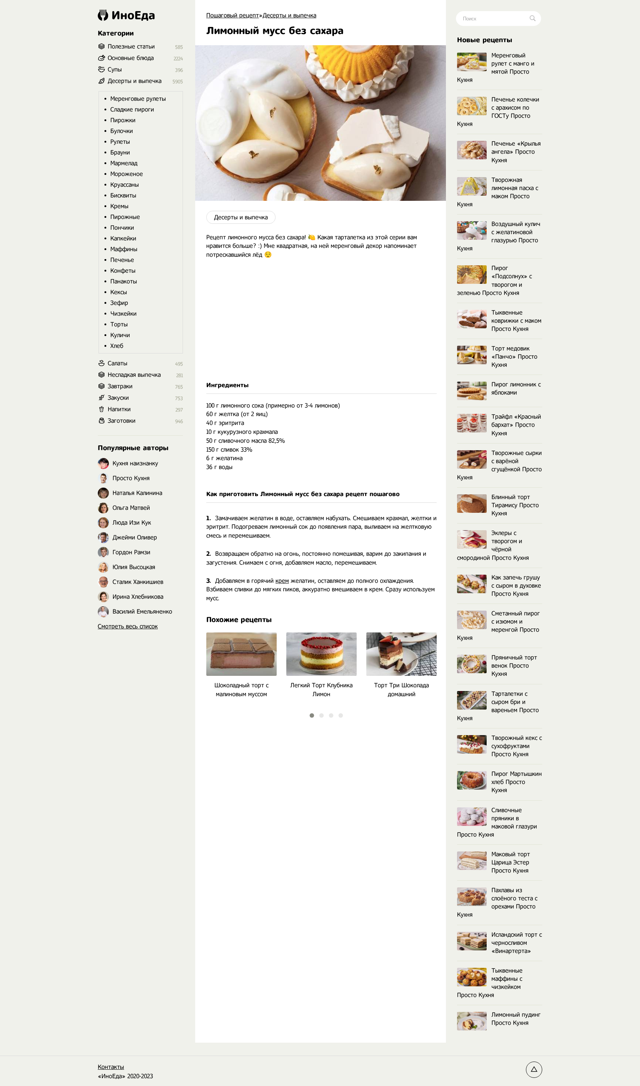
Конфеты (123, 270)
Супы (115, 69)
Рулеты (120, 141)
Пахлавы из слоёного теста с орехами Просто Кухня (497, 902)
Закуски (118, 397)
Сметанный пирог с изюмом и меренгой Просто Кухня (498, 625)
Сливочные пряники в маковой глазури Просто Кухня (497, 822)
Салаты (117, 363)
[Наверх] (534, 1070)
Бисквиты (123, 195)
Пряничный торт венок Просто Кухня (514, 665)
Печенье (122, 259)
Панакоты (123, 281)
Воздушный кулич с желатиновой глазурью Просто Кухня (498, 236)
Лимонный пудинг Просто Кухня (516, 1018)
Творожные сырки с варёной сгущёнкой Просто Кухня (499, 465)
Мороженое (126, 173)
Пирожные (125, 216)
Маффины (123, 249)
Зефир (119, 302)
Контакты (111, 1066)
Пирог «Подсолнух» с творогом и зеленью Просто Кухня (494, 280)
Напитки (119, 409)
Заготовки (122, 420)
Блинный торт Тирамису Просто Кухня (515, 505)
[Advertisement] (320, 320)
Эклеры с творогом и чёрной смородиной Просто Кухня (493, 545)
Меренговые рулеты (138, 98)
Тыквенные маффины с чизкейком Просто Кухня (490, 983)
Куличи (120, 335)
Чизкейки (123, 313)
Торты (119, 324)
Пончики (122, 227)
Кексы (118, 292)
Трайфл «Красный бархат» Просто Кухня (516, 424)
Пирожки (123, 120)
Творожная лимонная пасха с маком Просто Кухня (497, 192)
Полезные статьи (131, 46)
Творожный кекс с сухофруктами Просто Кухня (516, 746)
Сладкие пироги (132, 109)
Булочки (121, 130)
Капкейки (123, 238)
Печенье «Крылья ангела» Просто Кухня (516, 151)
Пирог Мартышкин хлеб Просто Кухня (516, 782)
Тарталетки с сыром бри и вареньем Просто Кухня (498, 706)
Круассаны (124, 184)
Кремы (119, 206)
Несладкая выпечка (134, 374)
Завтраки (120, 386)
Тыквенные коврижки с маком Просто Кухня (516, 320)
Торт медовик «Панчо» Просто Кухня (514, 356)
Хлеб (116, 345)
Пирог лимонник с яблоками (516, 388)
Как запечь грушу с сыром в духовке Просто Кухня (516, 585)
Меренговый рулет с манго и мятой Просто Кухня (495, 67)
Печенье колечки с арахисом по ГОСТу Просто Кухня (498, 111)
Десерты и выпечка (241, 217)
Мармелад (123, 163)
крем (282, 580)
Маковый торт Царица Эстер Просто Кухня (510, 862)
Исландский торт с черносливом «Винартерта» (516, 942)
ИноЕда (133, 15)
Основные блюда (131, 58)
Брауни (120, 152)
